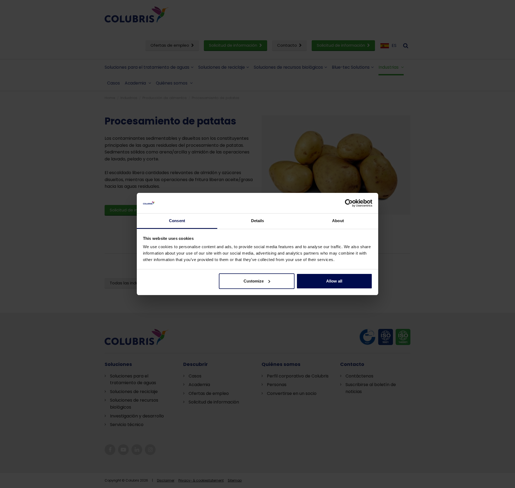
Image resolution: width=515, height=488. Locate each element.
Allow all (334, 281)
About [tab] (338, 220)
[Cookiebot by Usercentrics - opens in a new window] (348, 203)
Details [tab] (257, 220)
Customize (254, 281)
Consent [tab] (177, 220)
